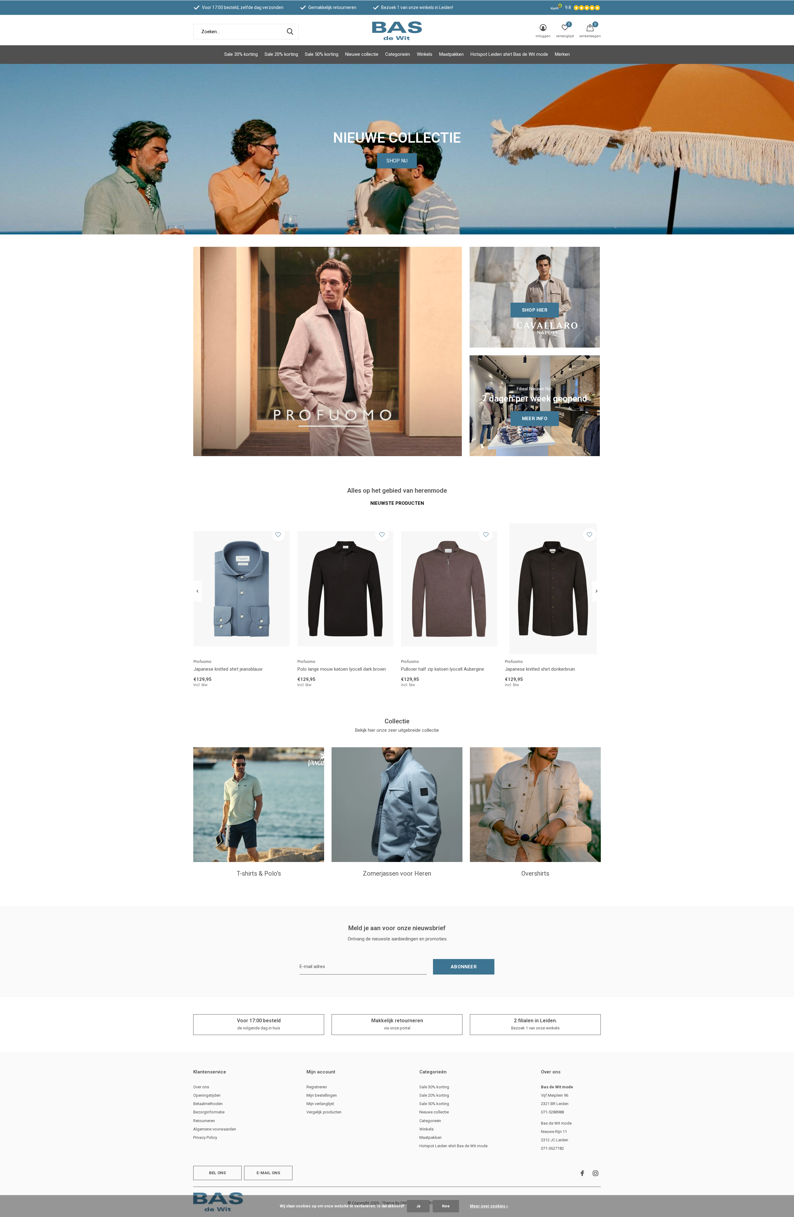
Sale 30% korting (241, 54)
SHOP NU (397, 161)
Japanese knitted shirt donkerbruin (540, 669)
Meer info (534, 418)
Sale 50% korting (321, 54)
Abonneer (464, 967)
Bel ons (217, 1172)
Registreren (316, 1087)
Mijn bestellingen (321, 1095)
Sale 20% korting (281, 54)
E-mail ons (268, 1172)
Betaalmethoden (208, 1103)
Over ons (201, 1087)
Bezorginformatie (209, 1112)
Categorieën (397, 54)
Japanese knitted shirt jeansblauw (228, 669)
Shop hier (534, 310)
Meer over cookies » (489, 1206)
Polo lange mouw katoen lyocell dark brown (341, 669)
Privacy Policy (205, 1137)
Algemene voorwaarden (214, 1129)
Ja (418, 1206)
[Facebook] (582, 1173)
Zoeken (290, 31)
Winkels (424, 54)
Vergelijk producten (323, 1112)
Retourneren (204, 1120)
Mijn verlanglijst (320, 1103)
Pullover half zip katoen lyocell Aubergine (442, 669)
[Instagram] (595, 1173)
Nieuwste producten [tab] (397, 503)
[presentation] (197, 591)
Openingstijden (207, 1095)
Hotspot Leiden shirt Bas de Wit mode (509, 54)
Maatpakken (451, 54)
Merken (562, 54)
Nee (446, 1206)
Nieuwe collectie (361, 54)
